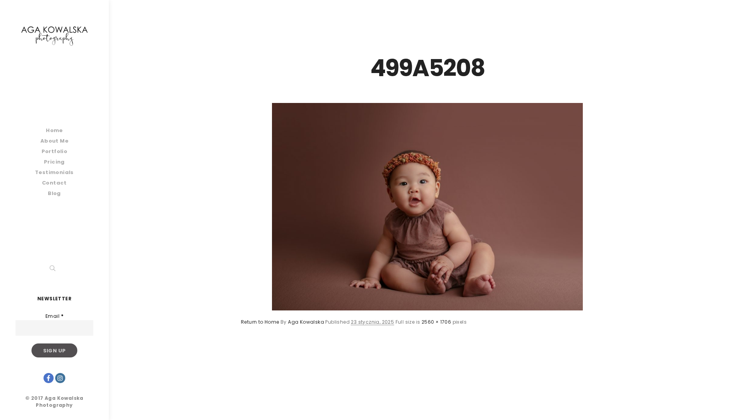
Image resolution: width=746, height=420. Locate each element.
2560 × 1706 (436, 322)
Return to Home (260, 322)
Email (54, 316)
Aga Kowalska (306, 322)
